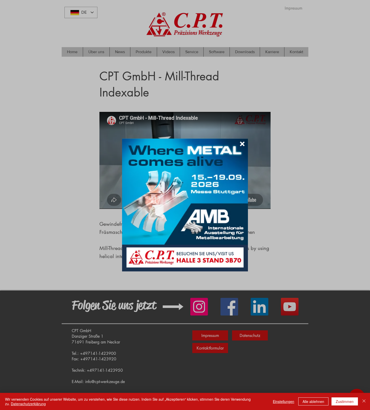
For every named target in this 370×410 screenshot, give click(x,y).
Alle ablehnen (313, 401)
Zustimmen (345, 401)
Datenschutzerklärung (28, 403)
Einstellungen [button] (283, 401)
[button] (242, 144)
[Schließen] (364, 401)
